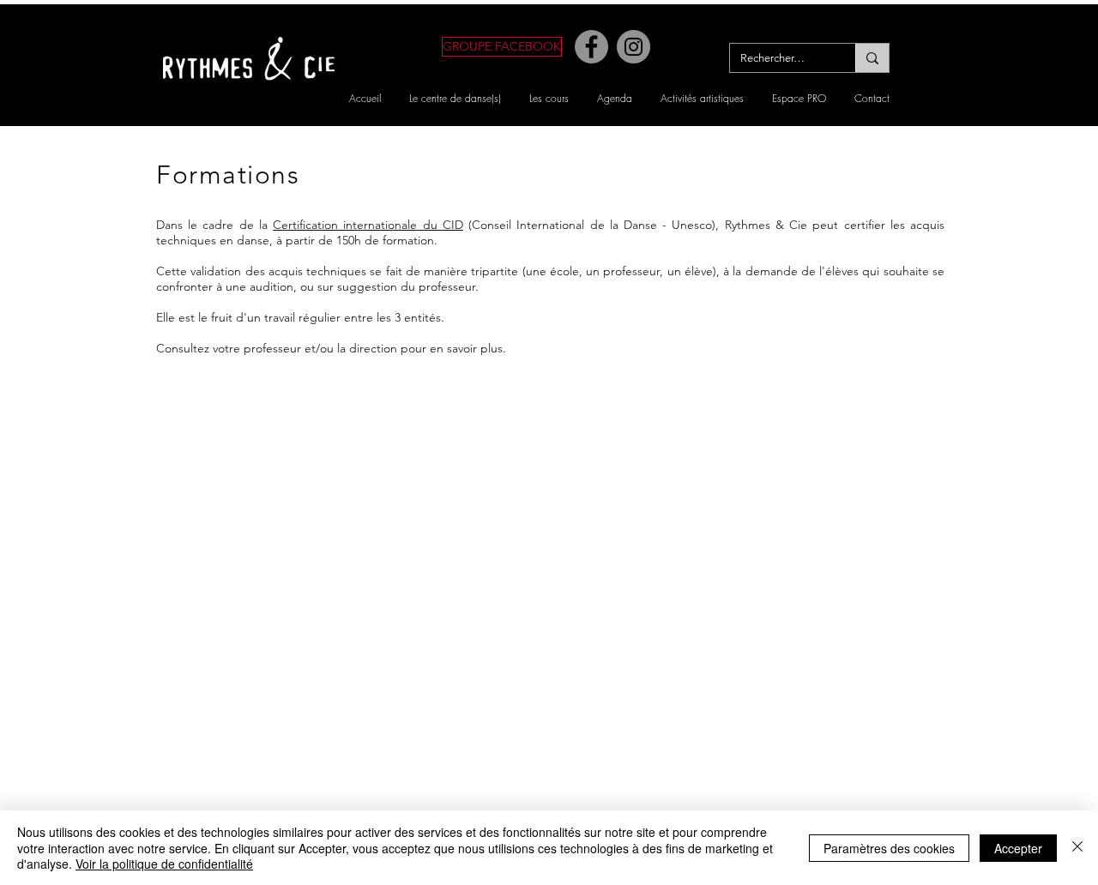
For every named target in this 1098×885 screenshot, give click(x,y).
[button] (455, 98)
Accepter (1018, 848)
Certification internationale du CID (368, 224)
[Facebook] (591, 46)
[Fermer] (1077, 847)
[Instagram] (633, 46)
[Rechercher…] (872, 58)
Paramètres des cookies (889, 848)
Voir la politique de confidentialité (164, 863)
